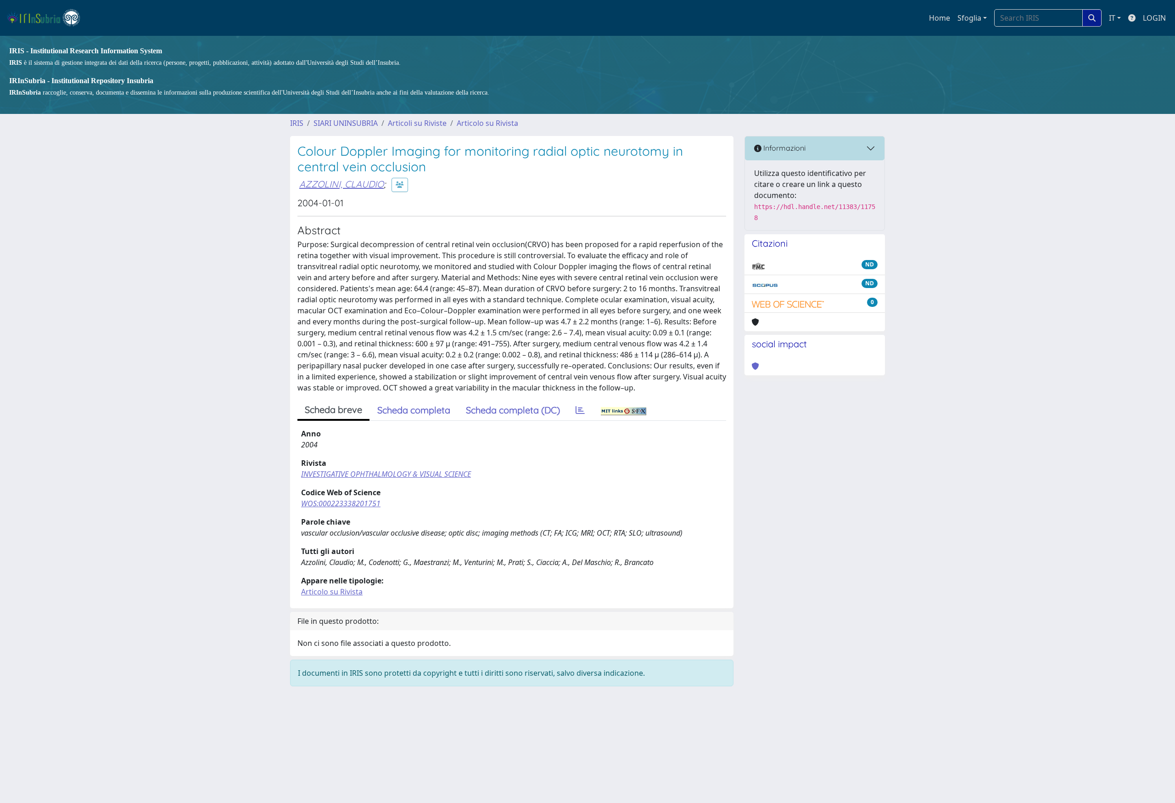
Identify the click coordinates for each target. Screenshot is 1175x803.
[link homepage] (48, 18)
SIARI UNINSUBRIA (345, 123)
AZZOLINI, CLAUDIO (341, 184)
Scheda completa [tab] (413, 410)
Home (939, 18)
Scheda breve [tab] (333, 409)
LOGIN (1154, 18)
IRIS (296, 123)
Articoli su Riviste (417, 123)
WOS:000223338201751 (340, 503)
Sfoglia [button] (969, 18)
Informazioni (783, 148)
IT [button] (1112, 18)
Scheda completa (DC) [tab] (513, 410)
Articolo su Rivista (487, 123)
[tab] (580, 410)
